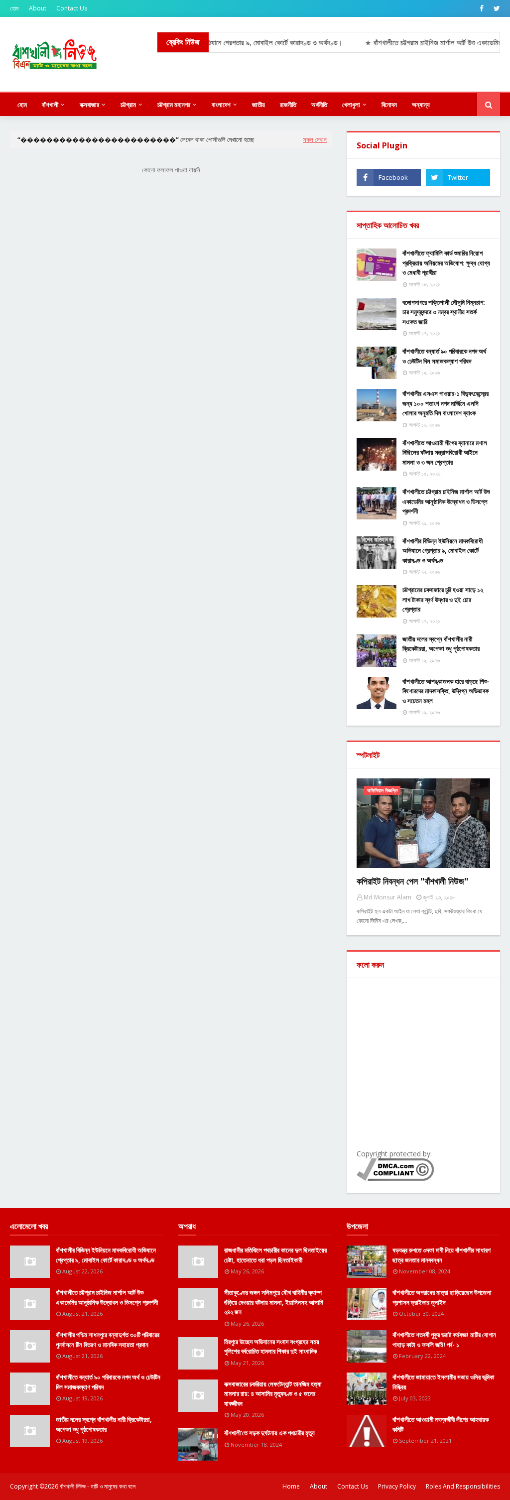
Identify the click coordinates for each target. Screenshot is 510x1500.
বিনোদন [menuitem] (389, 104)
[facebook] (481, 8)
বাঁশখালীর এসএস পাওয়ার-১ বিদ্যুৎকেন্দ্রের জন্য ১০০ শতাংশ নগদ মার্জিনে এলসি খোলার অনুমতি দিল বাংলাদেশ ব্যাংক (445, 403)
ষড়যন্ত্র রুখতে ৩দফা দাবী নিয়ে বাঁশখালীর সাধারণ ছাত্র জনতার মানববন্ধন (441, 1255)
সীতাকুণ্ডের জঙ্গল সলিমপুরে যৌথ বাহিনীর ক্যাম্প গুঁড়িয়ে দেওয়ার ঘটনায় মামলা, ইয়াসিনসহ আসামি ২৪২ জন (273, 1302)
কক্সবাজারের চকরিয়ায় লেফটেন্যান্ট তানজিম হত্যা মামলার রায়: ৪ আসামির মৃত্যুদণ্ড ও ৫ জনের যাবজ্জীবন (273, 1393)
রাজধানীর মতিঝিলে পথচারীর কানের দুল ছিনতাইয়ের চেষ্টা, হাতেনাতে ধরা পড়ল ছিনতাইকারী (275, 1255)
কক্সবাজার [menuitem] (89, 104)
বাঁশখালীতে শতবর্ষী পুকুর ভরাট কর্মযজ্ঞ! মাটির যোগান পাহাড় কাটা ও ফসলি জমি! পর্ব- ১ (444, 1339)
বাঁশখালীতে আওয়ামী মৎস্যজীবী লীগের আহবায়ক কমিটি (440, 1424)
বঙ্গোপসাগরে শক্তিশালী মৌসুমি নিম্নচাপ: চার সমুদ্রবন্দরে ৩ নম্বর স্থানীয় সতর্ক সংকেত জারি (443, 312)
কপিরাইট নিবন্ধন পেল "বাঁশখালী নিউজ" (413, 881)
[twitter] (495, 8)
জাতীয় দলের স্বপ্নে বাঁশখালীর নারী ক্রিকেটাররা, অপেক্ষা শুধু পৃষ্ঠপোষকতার (441, 643)
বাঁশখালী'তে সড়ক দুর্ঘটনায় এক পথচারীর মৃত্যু (269, 1432)
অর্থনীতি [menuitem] (319, 104)
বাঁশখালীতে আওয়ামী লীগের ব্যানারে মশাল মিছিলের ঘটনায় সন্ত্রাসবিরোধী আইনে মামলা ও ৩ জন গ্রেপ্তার (444, 452)
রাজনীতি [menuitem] (288, 104)
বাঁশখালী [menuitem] (50, 104)
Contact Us (71, 8)
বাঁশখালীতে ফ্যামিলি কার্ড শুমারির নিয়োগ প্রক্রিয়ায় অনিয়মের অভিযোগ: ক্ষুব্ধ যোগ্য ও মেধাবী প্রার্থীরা (446, 263)
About (37, 8)
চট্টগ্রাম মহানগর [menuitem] (173, 104)
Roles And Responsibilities (463, 1486)
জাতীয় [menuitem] (258, 104)
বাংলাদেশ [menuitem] (221, 104)
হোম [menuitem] (22, 104)
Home (291, 1486)
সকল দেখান (315, 139)
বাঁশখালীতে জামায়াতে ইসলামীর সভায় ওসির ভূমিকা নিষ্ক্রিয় (443, 1382)
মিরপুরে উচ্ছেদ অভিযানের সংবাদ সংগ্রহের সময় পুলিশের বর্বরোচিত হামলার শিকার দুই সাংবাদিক (271, 1346)
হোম (14, 8)
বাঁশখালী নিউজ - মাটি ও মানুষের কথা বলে (97, 1486)
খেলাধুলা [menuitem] (351, 104)
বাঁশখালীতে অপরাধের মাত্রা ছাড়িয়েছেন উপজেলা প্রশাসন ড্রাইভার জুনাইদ (442, 1297)
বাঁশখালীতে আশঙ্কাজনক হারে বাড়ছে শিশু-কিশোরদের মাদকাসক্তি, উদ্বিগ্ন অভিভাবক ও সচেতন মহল (446, 691)
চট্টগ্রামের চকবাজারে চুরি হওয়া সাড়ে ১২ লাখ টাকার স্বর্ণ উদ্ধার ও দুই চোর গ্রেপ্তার (442, 599)
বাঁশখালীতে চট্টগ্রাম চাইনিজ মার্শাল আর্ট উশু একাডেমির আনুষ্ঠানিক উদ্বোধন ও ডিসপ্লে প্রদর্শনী (446, 501)
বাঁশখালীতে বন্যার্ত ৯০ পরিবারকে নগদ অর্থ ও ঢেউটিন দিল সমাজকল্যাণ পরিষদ (444, 356)
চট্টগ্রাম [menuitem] (128, 104)
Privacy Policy (397, 1486)
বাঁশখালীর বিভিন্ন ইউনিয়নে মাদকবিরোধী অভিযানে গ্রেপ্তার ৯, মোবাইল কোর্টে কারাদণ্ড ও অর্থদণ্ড (442, 550)
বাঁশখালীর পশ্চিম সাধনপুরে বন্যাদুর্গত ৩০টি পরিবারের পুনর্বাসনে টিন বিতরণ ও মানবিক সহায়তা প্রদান (107, 1339)
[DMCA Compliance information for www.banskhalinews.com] (395, 1178)
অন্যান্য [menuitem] (421, 104)
